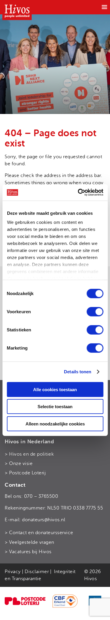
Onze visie (21, 463)
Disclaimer (37, 571)
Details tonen (77, 371)
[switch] (95, 311)
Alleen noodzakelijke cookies (55, 423)
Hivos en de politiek (31, 454)
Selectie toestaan (55, 406)
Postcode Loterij (27, 473)
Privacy (13, 571)
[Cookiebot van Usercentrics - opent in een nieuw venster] (78, 192)
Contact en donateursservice (41, 532)
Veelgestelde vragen (31, 542)
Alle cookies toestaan (55, 389)
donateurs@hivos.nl (43, 519)
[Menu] (104, 7)
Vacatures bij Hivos (30, 551)
